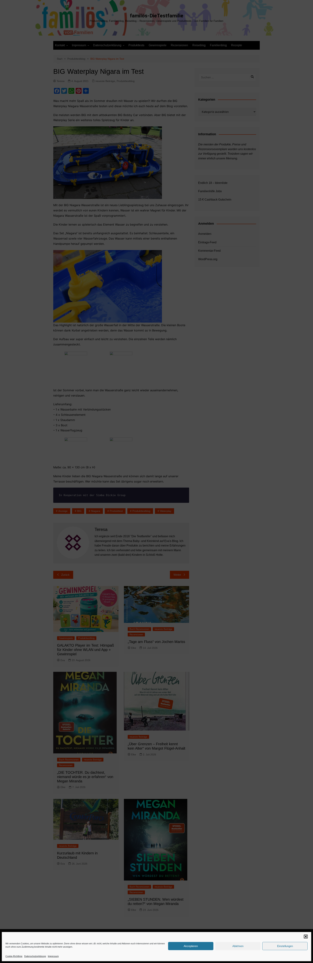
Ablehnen (237, 946)
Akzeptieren (191, 946)
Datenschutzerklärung (35, 956)
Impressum (53, 956)
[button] (306, 936)
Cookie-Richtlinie (13, 956)
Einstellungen (285, 946)
